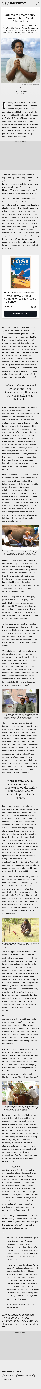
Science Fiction (24, 1376)
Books (6, 1380)
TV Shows (7, 1376)
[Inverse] (18, 3)
